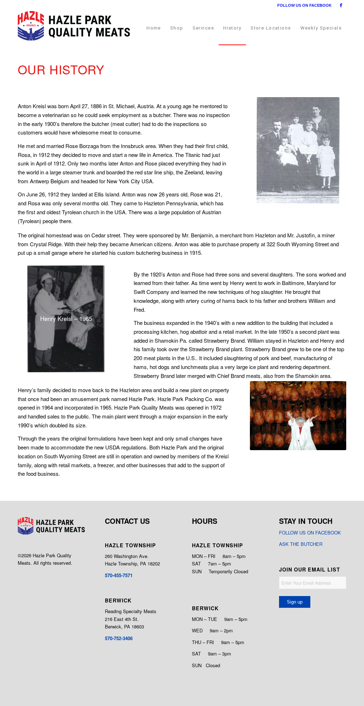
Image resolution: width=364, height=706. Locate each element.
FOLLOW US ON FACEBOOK (304, 5)
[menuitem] (154, 28)
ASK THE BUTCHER (300, 544)
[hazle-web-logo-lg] (74, 28)
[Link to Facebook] (341, 5)
